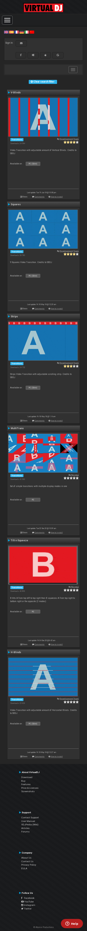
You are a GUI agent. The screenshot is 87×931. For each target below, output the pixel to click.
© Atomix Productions (43, 927)
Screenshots (28, 791)
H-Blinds (16, 652)
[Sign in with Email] (21, 43)
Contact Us (27, 861)
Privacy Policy (28, 864)
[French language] (16, 32)
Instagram (29, 905)
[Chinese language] (32, 32)
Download (26, 777)
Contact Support (30, 817)
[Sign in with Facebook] (21, 55)
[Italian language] (26, 32)
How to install (57, 197)
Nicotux (75, 475)
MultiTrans (17, 428)
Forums (25, 831)
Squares (16, 204)
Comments (40, 197)
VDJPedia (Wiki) (29, 824)
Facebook (28, 898)
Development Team (69, 139)
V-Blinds (16, 92)
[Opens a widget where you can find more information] (72, 924)
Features (26, 784)
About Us (26, 857)
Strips (14, 316)
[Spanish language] (11, 32)
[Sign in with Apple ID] (45, 55)
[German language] (21, 32)
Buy (23, 780)
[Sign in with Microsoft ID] (33, 55)
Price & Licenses (29, 788)
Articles (25, 828)
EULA (24, 868)
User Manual (28, 821)
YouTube (29, 901)
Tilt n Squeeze (19, 540)
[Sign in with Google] (58, 55)
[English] (6, 32)
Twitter (27, 908)
